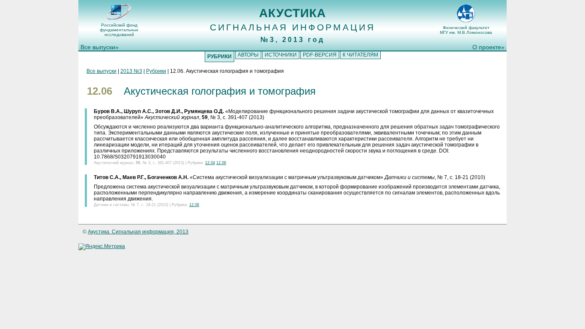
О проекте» (488, 47)
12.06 (221, 163)
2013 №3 (131, 71)
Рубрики (156, 71)
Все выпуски (101, 71)
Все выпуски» (100, 47)
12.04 (210, 163)
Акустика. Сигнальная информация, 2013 (138, 232)
